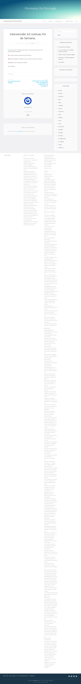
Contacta (50, 21)
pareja (59, 124)
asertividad (60, 96)
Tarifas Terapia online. (23, 676)
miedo (59, 121)
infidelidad (60, 105)
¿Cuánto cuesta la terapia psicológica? (66, 55)
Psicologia (60, 133)
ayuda (59, 99)
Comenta (37, 43)
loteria (59, 115)
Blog (10, 676)
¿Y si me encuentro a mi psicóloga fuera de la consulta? (65, 51)
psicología (32, 43)
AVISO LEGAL (5, 676)
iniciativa (60, 108)
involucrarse (61, 112)
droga (59, 102)
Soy (44, 21)
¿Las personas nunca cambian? (14, 82)
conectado (20, 131)
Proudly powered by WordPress (34, 680)
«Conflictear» (61, 62)
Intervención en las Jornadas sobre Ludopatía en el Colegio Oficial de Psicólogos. (40, 83)
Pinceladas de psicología (40, 8)
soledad (60, 145)
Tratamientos (58, 21)
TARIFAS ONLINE (69, 21)
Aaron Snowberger (50, 680)
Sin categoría (61, 142)
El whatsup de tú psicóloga (64, 47)
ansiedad (60, 93)
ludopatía (60, 118)
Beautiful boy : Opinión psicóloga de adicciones (66, 58)
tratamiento (60, 148)
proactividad (61, 127)
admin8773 (28, 107)
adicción (60, 90)
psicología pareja (62, 139)
